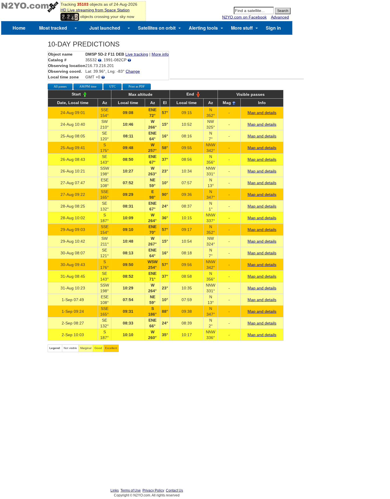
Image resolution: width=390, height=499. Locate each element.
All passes (60, 86)
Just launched (104, 28)
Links (114, 490)
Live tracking (136, 54)
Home (19, 28)
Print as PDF (136, 86)
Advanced (280, 17)
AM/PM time (88, 86)
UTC (112, 86)
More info (160, 54)
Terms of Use (130, 490)
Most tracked (53, 28)
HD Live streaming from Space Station (95, 10)
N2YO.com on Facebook (244, 17)
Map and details (262, 112)
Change (133, 71)
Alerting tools (203, 28)
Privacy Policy (153, 490)
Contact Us (174, 490)
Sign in (273, 28)
